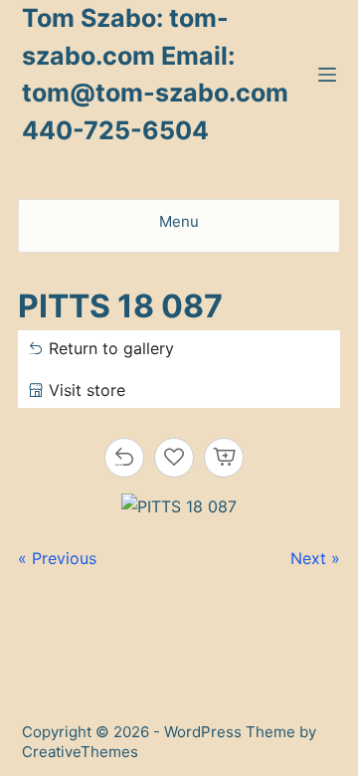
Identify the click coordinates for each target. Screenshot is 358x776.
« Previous (57, 558)
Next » (315, 558)
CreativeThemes (80, 751)
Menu (179, 221)
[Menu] (327, 75)
